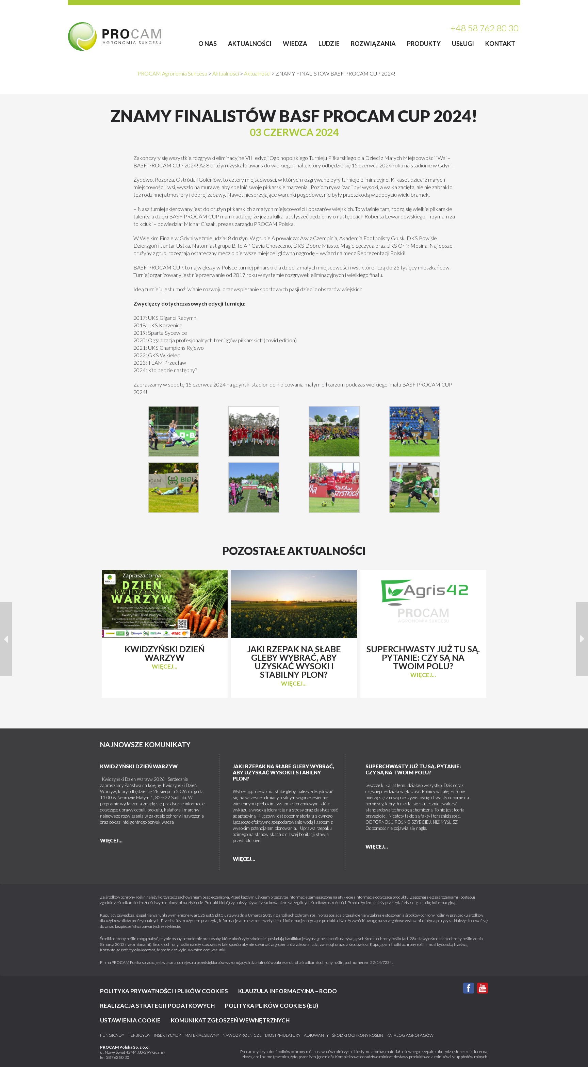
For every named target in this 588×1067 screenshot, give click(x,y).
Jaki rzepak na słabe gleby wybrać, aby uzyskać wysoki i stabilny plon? (283, 772)
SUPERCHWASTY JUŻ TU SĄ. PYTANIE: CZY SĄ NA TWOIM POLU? (413, 769)
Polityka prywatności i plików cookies (164, 991)
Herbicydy (139, 1035)
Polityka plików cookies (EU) (271, 1005)
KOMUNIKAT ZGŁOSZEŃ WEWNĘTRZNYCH (230, 1020)
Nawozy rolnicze (242, 1035)
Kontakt (500, 43)
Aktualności (250, 43)
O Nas (207, 43)
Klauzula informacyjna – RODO (287, 991)
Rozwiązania (373, 43)
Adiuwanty (316, 1035)
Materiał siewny (201, 1035)
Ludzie (329, 43)
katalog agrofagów (410, 1035)
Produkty (424, 43)
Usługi (463, 43)
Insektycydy (167, 1035)
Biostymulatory (282, 1035)
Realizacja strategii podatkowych (157, 1005)
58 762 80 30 (117, 1057)
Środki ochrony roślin (357, 1035)
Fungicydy (112, 1035)
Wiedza (295, 43)
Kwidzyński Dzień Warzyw (139, 766)
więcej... (164, 666)
